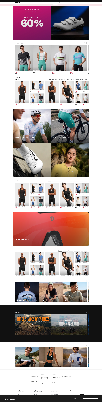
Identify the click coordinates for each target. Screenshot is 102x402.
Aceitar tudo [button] (90, 398)
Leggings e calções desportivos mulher (45, 381)
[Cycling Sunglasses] (51, 229)
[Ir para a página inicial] (17, 2)
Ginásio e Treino (54, 79)
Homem (16, 79)
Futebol (86, 79)
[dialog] (51, 398)
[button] (34, 399)
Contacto (35, 394)
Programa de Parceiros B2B (38, 391)
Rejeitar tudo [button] (75, 398)
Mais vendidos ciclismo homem (66, 376)
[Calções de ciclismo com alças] (70, 126)
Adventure (60, 79)
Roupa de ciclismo (34, 373)
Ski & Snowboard (76, 79)
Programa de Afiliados (37, 390)
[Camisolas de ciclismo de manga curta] (32, 126)
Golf (71, 79)
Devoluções (19, 390)
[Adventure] (75, 357)
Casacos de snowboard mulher (56, 377)
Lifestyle (81, 79)
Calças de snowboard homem (56, 378)
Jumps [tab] (19, 312)
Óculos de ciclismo (33, 380)
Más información (6, 398)
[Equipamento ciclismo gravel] (70, 160)
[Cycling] (27, 357)
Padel (64, 79)
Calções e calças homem (34, 375)
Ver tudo (80, 43)
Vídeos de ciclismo (54, 391)
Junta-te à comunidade (82, 309)
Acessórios (53, 382)
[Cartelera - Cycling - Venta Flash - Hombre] (51, 23)
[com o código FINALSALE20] (57, 4)
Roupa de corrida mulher (44, 378)
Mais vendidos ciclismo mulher (66, 375)
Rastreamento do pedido (21, 391)
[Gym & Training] (51, 357)
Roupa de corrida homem (44, 377)
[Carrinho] (84, 2)
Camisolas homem (33, 377)
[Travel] (51, 292)
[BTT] (75, 292)
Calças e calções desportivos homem (45, 383)
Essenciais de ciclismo (65, 380)
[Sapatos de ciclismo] (32, 160)
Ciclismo (49, 79)
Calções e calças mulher (34, 376)
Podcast (19, 394)
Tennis (68, 79)
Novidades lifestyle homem (66, 377)
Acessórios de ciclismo (34, 381)
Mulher (19, 79)
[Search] (83, 3)
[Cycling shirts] (27, 292)
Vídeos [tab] (16, 312)
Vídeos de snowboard (55, 394)
